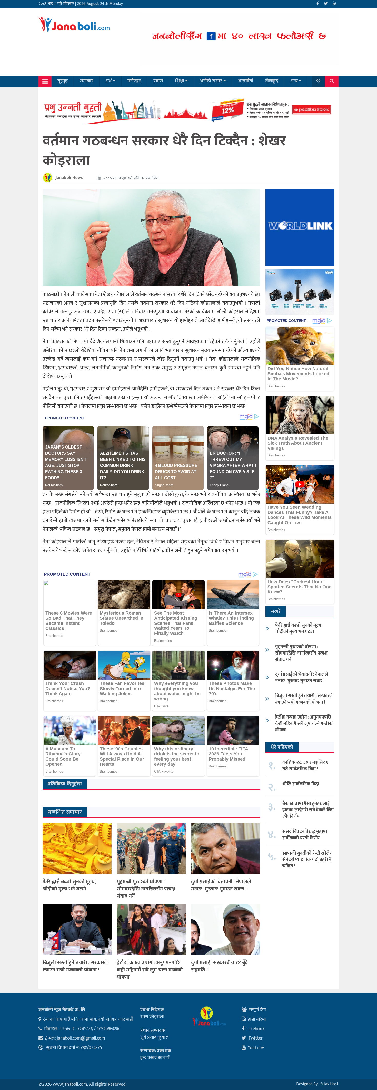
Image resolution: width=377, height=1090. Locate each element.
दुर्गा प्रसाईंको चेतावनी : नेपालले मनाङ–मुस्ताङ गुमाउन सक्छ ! (221, 885)
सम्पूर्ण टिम (257, 1010)
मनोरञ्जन (134, 81)
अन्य (294, 81)
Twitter (255, 1038)
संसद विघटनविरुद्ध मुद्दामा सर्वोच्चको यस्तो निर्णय (304, 835)
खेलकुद (271, 81)
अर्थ (108, 81)
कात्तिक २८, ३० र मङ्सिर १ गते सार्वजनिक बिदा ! (305, 766)
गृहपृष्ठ (62, 81)
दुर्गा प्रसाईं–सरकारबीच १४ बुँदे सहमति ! (219, 966)
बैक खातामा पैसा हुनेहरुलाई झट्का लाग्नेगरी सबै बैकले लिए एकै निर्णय (308, 810)
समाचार (86, 81)
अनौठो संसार (211, 81)
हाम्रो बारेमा (257, 1019)
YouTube (256, 1048)
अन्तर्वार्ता (245, 81)
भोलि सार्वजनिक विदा (300, 784)
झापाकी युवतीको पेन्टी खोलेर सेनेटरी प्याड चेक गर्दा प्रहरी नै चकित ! (307, 859)
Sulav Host (329, 1084)
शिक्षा (179, 81)
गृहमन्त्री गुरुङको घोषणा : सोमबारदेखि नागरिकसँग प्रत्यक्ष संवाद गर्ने (146, 888)
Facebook (255, 1029)
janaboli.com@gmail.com (81, 1038)
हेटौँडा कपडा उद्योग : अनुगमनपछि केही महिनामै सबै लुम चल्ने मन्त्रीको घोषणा (150, 969)
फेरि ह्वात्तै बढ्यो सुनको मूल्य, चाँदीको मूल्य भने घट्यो (69, 885)
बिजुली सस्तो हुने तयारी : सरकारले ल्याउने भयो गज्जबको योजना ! (75, 966)
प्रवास (158, 81)
